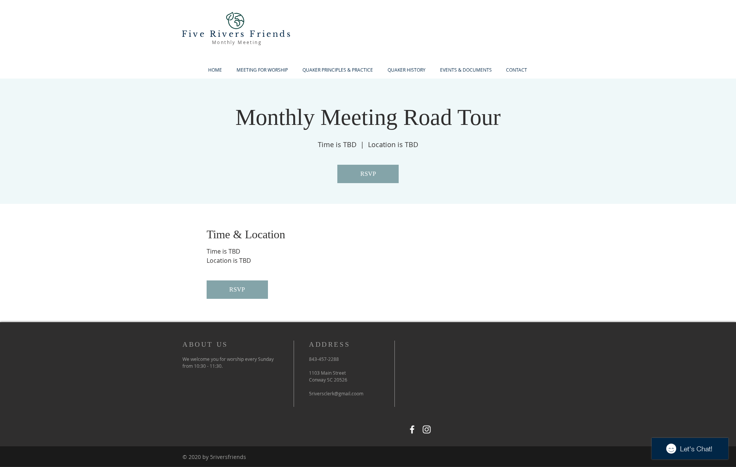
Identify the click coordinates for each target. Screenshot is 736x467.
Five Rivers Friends (237, 34)
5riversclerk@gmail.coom (336, 393)
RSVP (368, 173)
